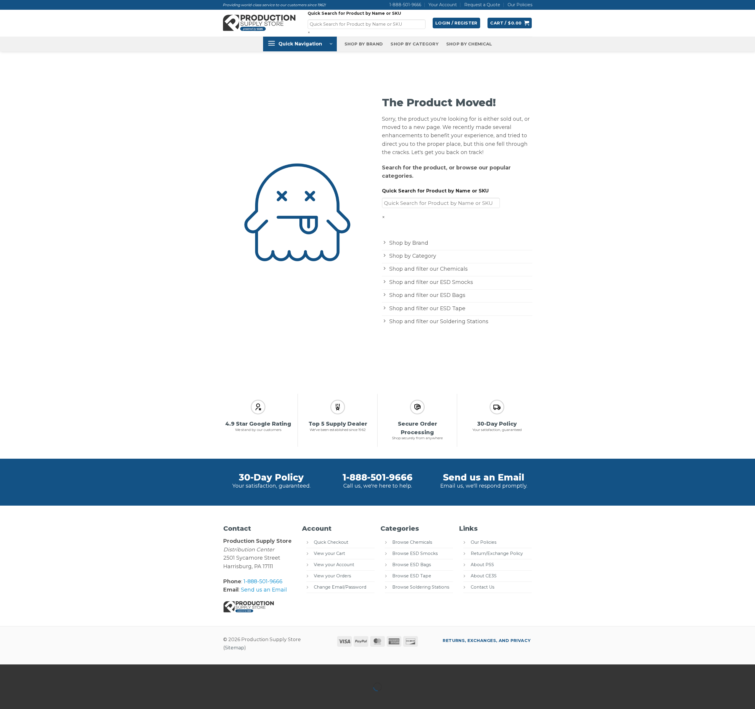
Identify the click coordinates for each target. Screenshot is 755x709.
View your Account (334, 564)
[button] (456, 23)
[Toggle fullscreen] (25, 670)
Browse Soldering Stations (420, 587)
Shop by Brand (363, 44)
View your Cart (329, 553)
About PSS (482, 564)
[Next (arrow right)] (25, 697)
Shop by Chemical (469, 44)
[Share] (45, 670)
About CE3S (484, 576)
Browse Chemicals (412, 542)
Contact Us (482, 587)
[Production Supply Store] (259, 23)
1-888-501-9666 (405, 4)
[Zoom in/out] (6, 670)
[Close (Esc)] (64, 670)
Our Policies (520, 4)
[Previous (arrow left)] (6, 697)
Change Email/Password (340, 587)
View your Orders (332, 576)
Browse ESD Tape (411, 576)
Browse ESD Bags (411, 564)
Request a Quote (482, 4)
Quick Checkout (331, 542)
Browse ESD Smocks (415, 553)
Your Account (443, 4)
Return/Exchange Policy (497, 553)
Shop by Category (414, 44)
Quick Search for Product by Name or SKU (354, 13)
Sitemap (234, 648)
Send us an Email (483, 477)
